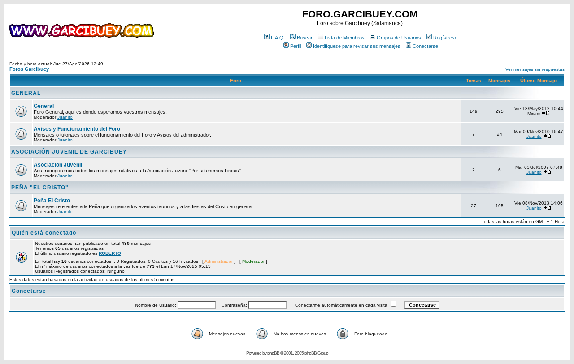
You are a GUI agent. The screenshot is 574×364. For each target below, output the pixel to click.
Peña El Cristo (52, 200)
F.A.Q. (278, 37)
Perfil (295, 46)
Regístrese (445, 37)
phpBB (273, 353)
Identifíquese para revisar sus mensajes (356, 46)
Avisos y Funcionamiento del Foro (77, 129)
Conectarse (425, 46)
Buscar (305, 37)
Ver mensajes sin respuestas (535, 69)
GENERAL (26, 93)
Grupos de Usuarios (399, 37)
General (44, 106)
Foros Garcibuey (29, 69)
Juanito (65, 117)
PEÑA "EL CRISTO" (40, 187)
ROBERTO (110, 253)
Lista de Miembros (345, 37)
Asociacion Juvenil (58, 165)
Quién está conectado (44, 233)
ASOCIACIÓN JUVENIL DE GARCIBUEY (69, 152)
